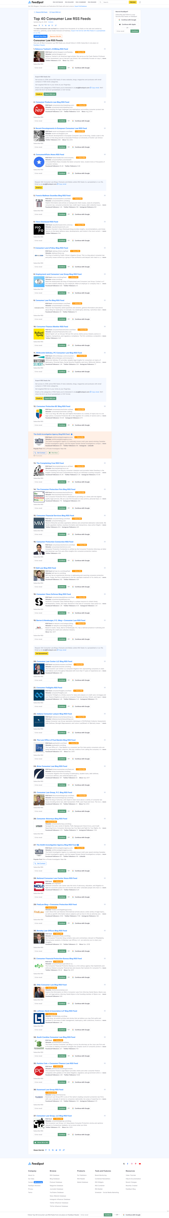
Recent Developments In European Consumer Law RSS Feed (61, 128)
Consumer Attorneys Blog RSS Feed (52, 819)
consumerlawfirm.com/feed (61, 198)
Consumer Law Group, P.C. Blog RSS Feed (54, 792)
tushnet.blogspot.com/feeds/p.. (62, 52)
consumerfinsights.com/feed (61, 691)
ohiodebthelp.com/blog (59, 1016)
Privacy (30, 1189)
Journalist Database (56, 1189)
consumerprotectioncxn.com (61, 547)
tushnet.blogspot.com (59, 54)
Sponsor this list (55, 36)
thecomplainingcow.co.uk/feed (62, 466)
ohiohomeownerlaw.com (60, 990)
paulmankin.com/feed (59, 743)
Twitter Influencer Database (59, 1203)
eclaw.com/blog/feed (59, 277)
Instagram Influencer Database (60, 1199)
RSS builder (69, 2)
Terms (30, 1192)
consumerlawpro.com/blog (60, 305)
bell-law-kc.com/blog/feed (61, 571)
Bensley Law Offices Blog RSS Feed (52, 931)
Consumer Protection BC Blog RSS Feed (53, 406)
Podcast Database (56, 1182)
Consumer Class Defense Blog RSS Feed (53, 594)
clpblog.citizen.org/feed (60, 251)
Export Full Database (81, 6)
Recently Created (131, 1185)
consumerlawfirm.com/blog (61, 201)
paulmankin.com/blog (59, 745)
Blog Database (55, 1179)
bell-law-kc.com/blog (59, 573)
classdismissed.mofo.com (60, 227)
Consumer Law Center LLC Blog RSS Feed (54, 661)
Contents (50, 22)
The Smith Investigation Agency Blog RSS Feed (52, 434)
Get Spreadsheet (41, 653)
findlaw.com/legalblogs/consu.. (62, 910)
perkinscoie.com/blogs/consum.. (62, 1068)
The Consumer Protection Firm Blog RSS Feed (56, 489)
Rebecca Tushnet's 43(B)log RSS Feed (51, 49)
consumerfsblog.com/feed (61, 519)
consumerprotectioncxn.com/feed (63, 545)
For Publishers (82, 1175)
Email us (39, 94)
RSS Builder (99, 1189)
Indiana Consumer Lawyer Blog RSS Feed (54, 714)
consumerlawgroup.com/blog (61, 1121)
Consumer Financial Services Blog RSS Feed (55, 516)
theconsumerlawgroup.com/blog (62, 798)
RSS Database (54, 1175)
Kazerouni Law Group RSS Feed (50, 1090)
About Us (31, 1175)
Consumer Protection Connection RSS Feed (54, 542)
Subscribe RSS (38, 64)
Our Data (31, 1179)
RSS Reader (92, 2)
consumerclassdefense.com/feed (63, 597)
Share (35, 25)
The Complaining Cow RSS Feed (50, 463)
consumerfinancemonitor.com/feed (64, 330)
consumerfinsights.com (59, 693)
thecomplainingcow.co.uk (60, 468)
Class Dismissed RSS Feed (46, 222)
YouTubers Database (57, 1192)
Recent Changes (131, 1182)
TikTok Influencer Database (59, 1206)
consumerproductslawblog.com (62, 107)
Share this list (39, 1150)
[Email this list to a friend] (52, 25)
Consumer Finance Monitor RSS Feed (52, 327)
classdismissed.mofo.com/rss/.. (62, 225)
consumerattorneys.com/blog (61, 824)
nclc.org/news (56, 883)
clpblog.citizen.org (58, 253)
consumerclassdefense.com (61, 599)
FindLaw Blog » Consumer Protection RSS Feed (57, 904)
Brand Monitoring (101, 1175)
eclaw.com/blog (57, 279)
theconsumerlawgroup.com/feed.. (63, 795)
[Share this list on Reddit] (49, 25)
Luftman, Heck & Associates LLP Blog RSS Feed (57, 1011)
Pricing (133, 2)
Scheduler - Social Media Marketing (107, 1192)
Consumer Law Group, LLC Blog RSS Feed (54, 1116)
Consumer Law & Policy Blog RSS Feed (51, 248)
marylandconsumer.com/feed (62, 664)
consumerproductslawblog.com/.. (63, 105)
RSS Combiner (81, 2)
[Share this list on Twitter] (42, 25)
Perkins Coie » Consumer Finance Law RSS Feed (57, 1063)
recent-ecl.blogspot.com (60, 133)
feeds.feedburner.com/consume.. (63, 157)
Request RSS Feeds (41, 12)
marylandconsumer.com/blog (61, 666)
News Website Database (58, 1196)
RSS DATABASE (58, 2)
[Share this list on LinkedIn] (46, 25)
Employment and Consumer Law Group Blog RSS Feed (59, 274)
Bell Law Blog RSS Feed (46, 568)
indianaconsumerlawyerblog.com (62, 719)
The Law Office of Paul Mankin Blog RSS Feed (56, 740)
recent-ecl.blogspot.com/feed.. (62, 131)
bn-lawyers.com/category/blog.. (63, 623)
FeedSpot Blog (131, 1189)
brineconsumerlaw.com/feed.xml (63, 769)
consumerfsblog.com (59, 521)
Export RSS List (56, 12)
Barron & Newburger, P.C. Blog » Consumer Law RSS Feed (60, 620)
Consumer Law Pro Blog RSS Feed (49, 300)
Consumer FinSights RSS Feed (49, 688)
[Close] (168, 1211)
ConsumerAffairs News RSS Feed (50, 154)
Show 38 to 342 (42, 1142)
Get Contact (41, 453)
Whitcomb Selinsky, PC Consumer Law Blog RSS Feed (59, 353)
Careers (35, 1182)
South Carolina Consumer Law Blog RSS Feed (56, 1037)
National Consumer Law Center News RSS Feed (57, 878)
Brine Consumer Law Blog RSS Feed (52, 766)
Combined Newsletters (102, 1179)
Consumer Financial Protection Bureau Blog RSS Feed (59, 959)
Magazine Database (56, 1185)
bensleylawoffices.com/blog (61, 936)
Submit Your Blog (40, 36)
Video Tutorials (131, 1175)
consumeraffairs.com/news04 (61, 160)
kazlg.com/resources (58, 1095)
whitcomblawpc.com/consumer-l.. (63, 356)
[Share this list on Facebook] (39, 25)
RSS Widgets (99, 1182)
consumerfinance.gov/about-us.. (62, 964)
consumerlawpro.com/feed (61, 303)
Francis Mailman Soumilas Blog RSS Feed (53, 195)
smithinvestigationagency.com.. (62, 439)
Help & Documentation (133, 1179)
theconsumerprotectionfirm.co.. (62, 492)
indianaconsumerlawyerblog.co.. (63, 717)
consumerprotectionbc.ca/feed (62, 409)
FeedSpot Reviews (34, 1185)
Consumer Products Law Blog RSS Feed (52, 102)
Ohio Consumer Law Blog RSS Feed (52, 985)
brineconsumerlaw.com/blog (61, 771)
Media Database (82, 1182)
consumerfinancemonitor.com (61, 332)
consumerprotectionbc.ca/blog (62, 411)
